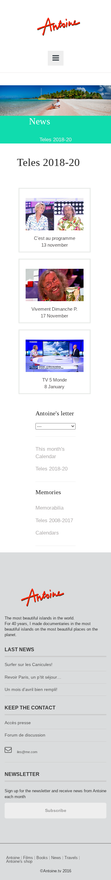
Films (28, 858)
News (56, 858)
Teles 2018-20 (51, 469)
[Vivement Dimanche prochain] (55, 284)
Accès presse (18, 723)
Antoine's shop (19, 862)
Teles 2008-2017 (54, 520)
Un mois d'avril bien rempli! (31, 689)
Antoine (56, 33)
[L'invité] (55, 355)
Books (42, 858)
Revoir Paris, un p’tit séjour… (33, 677)
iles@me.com (27, 752)
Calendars (47, 533)
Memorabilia (49, 508)
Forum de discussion (25, 735)
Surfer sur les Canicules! (28, 664)
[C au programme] (55, 213)
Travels (71, 858)
